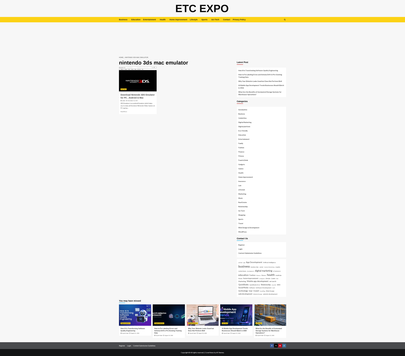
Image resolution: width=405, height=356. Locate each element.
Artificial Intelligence (269, 262)
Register (241, 245)
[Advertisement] (202, 38)
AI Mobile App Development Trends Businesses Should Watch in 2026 (261, 86)
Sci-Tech (215, 20)
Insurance (242, 181)
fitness (263, 275)
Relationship (243, 206)
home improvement (250, 278)
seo (278, 284)
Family (240, 143)
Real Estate (242, 202)
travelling (262, 291)
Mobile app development (258, 281)
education (243, 275)
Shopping (241, 215)
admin (123, 100)
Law (239, 185)
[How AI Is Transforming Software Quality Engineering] (135, 315)
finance (258, 275)
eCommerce (277, 271)
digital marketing (263, 270)
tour (251, 291)
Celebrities (242, 118)
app (244, 262)
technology (243, 291)
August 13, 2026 (270, 335)
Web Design (270, 291)
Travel (240, 223)
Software (252, 288)
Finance (241, 152)
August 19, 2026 (169, 335)
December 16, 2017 (133, 100)
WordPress (242, 232)
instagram (262, 278)
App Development (254, 262)
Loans (273, 278)
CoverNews (209, 352)
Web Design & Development (248, 228)
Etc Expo (202, 8)
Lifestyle (194, 20)
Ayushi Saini (125, 333)
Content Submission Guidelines (250, 253)
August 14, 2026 (236, 333)
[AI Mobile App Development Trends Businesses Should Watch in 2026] (236, 315)
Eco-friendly (243, 131)
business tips (255, 267)
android (240, 262)
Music (240, 198)
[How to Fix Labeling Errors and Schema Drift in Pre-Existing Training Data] (169, 315)
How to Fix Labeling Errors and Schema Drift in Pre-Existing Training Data (260, 76)
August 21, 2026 (135, 333)
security (273, 285)
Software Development (264, 288)
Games (240, 169)
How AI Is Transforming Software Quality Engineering (258, 70)
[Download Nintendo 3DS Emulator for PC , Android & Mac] (138, 79)
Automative (242, 110)
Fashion (241, 148)
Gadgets (241, 164)
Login (240, 249)
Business (123, 20)
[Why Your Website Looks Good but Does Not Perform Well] (202, 315)
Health (163, 20)
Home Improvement (178, 20)
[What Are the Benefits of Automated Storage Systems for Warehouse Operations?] (270, 315)
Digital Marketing (244, 122)
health (271, 274)
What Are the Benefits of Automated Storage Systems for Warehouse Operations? (259, 93)
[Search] (285, 19)
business (244, 266)
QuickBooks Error (254, 285)
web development (245, 294)
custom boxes (242, 271)
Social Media (243, 287)
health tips (278, 275)
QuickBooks (243, 284)
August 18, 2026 (202, 333)
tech (273, 287)
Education (135, 20)
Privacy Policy (239, 20)
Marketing (242, 194)
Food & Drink (243, 160)
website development (270, 294)
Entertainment (149, 20)
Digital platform (244, 126)
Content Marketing (269, 267)
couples (277, 267)
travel (256, 290)
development (250, 271)
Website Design (257, 294)
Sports (204, 20)
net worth (272, 281)
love (277, 278)
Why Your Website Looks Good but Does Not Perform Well (260, 81)
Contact (226, 20)
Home (240, 278)
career (261, 267)
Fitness (241, 156)
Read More (124, 111)
